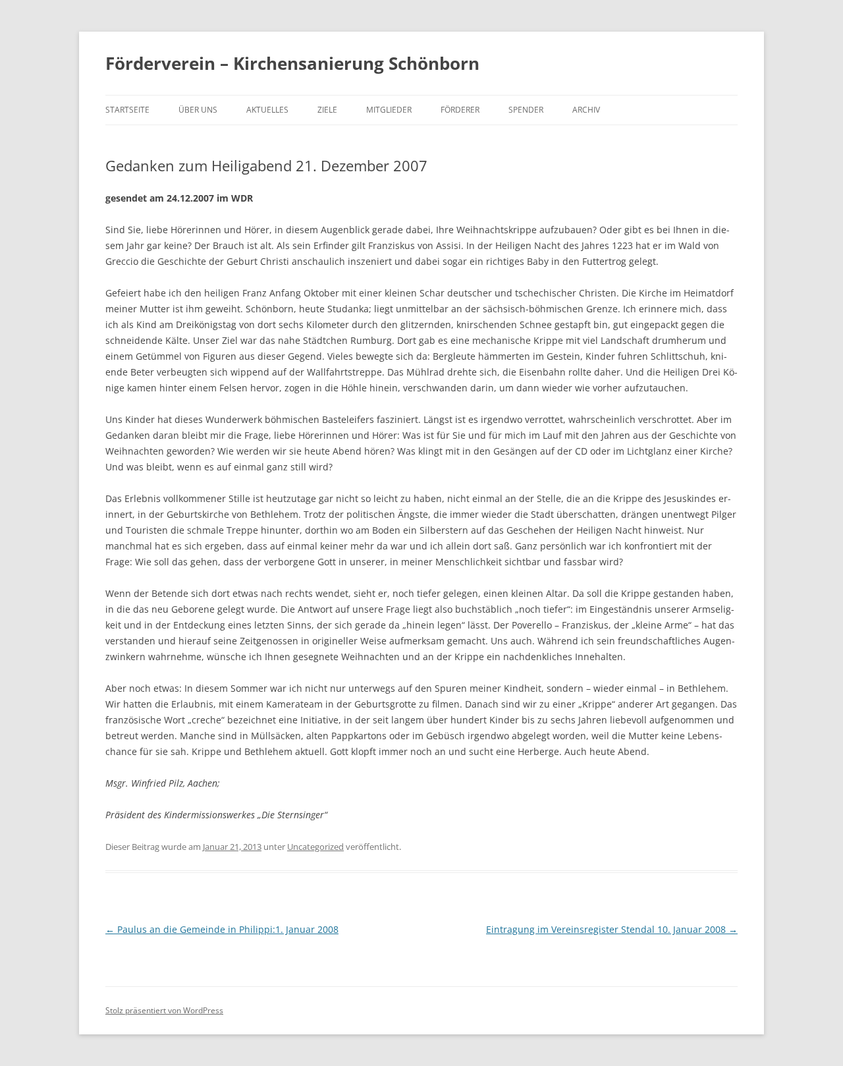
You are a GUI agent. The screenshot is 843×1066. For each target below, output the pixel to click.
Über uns (197, 109)
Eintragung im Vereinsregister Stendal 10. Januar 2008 (612, 929)
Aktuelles (267, 109)
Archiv (586, 109)
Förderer (460, 109)
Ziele (327, 109)
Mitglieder (389, 109)
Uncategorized (315, 847)
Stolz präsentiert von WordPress (164, 1010)
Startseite (127, 109)
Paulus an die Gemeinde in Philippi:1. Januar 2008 (222, 929)
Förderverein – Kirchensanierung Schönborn (292, 63)
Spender (525, 109)
